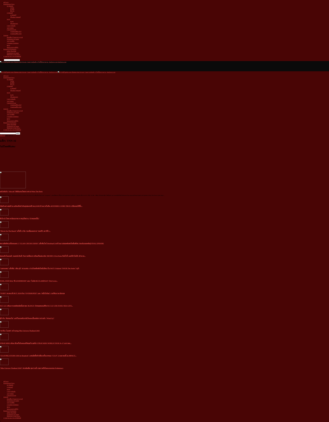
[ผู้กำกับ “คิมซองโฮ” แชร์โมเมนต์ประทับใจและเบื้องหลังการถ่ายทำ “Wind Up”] (4, 314)
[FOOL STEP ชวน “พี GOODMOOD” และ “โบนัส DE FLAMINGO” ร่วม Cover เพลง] (4, 277)
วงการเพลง (10, 28)
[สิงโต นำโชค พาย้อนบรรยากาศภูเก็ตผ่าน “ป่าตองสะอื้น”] (4, 215)
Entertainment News (8, 4)
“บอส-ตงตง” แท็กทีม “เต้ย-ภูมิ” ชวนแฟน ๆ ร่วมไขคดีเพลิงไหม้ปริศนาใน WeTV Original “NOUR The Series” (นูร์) (39, 268)
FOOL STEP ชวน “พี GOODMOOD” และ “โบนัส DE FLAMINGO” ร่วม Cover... (29, 281)
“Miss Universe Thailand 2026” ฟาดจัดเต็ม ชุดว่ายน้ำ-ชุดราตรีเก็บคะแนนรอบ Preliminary (31, 368)
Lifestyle (5, 35)
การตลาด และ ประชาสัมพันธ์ (12, 56)
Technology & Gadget (13, 39)
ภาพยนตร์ (10, 13)
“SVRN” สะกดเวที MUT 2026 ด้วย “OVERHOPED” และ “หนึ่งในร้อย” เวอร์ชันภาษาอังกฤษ (32, 293)
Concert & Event (11, 29)
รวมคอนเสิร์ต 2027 (16, 31)
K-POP (12, 9)
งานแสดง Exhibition (13, 43)
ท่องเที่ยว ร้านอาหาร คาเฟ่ (15, 37)
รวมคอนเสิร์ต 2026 (16, 33)
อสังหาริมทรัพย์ (11, 51)
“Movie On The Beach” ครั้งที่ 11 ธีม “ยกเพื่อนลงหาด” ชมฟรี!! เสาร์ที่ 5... (25, 231)
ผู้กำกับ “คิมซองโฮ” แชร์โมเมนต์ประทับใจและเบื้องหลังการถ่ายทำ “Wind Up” (27, 318)
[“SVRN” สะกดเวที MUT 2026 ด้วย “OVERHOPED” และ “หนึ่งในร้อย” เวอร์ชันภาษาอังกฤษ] (4, 289)
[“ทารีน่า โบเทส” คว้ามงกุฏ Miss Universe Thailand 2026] (4, 327)
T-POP (12, 8)
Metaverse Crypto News (13, 54)
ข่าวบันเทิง (10, 6)
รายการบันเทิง (11, 25)
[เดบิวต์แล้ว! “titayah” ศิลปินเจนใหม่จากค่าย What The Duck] (13, 188)
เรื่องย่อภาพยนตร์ (15, 17)
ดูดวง (8, 45)
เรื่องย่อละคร (14, 23)
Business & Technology (9, 49)
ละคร (8, 19)
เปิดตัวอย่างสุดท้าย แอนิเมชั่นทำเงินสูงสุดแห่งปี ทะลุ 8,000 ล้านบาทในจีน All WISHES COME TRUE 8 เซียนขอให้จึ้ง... (41, 206)
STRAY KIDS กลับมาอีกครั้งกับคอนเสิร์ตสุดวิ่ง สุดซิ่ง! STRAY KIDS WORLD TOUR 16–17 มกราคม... (35, 343)
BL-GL (12, 11)
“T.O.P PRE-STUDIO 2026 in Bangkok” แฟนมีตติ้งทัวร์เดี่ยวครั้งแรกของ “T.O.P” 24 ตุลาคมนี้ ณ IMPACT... (38, 356)
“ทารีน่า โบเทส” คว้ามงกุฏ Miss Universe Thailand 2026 (20, 331)
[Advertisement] (31, 67)
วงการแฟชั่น (10, 41)
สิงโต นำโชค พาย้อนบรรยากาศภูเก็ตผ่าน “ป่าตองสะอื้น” (19, 218)
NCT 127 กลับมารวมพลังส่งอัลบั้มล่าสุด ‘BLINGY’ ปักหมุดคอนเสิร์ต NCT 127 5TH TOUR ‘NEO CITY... (36, 306)
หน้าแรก (6, 2)
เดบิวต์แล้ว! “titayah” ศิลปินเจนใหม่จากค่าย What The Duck (21, 191)
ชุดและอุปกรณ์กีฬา (12, 47)
